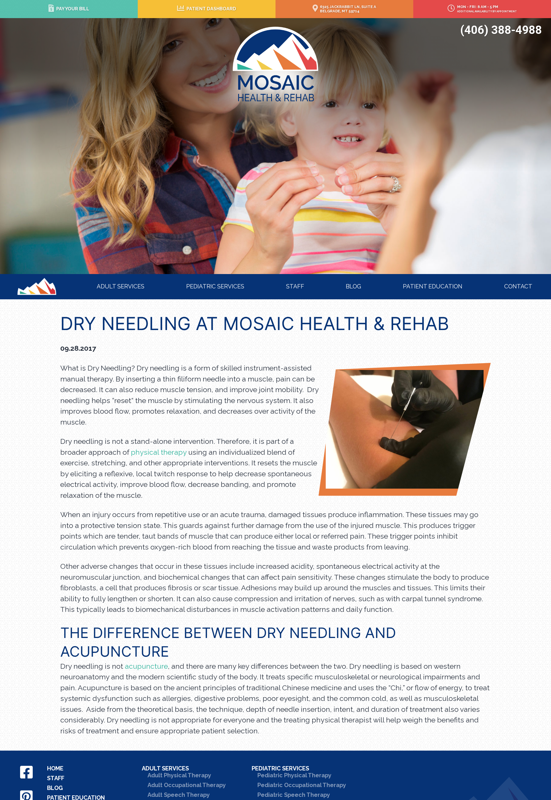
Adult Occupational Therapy (187, 785)
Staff (295, 286)
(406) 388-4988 (501, 30)
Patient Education (432, 286)
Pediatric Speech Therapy (293, 794)
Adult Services (120, 286)
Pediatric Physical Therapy (294, 775)
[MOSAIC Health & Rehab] (276, 63)
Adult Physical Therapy (179, 775)
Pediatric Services (215, 286)
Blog (353, 286)
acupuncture (146, 666)
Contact (518, 286)
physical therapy (159, 452)
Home (27, 281)
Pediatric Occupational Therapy (301, 785)
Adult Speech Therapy (179, 794)
